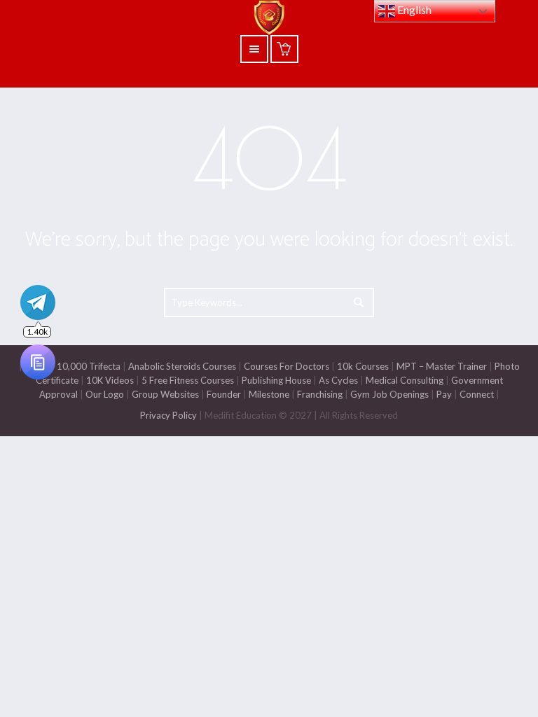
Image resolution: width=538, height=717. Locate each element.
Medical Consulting (403, 380)
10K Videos (110, 380)
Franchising (320, 394)
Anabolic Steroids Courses (182, 366)
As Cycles (337, 380)
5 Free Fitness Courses (188, 380)
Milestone (268, 394)
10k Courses (363, 366)
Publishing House (276, 380)
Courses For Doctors (286, 366)
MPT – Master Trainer (441, 366)
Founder (224, 394)
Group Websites (165, 394)
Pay (444, 394)
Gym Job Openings (389, 394)
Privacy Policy (168, 415)
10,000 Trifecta (88, 366)
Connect (477, 394)
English (413, 9)
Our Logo (104, 394)
